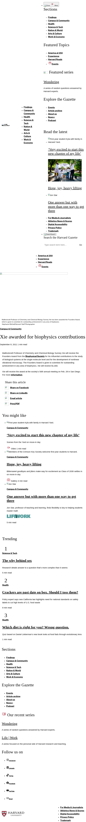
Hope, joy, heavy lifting (65, 188)
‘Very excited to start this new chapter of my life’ (43, 435)
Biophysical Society (35, 356)
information (16, 375)
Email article (16, 398)
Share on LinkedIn (19, 393)
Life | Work (10, 738)
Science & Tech (9, 553)
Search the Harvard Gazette (60, 237)
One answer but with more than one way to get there (66, 206)
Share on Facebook (19, 387)
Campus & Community (11, 329)
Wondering (51, 82)
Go (80, 245)
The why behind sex (17, 560)
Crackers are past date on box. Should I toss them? (40, 592)
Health (5, 585)
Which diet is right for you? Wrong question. (35, 627)
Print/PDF (15, 404)
